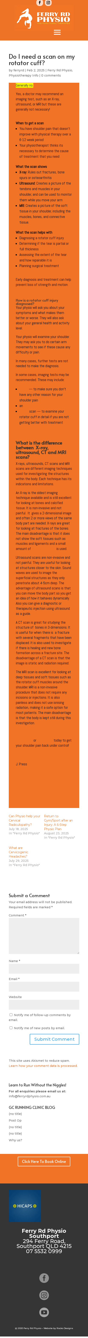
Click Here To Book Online (44, 1161)
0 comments (51, 75)
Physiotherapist (27, 769)
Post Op (15, 1120)
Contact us (25, 740)
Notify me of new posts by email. (39, 1028)
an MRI (23, 411)
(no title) (15, 1114)
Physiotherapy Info (23, 75)
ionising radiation (44, 548)
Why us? (15, 1140)
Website (15, 997)
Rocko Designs (65, 1328)
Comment (17, 915)
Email (14, 979)
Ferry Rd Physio (59, 70)
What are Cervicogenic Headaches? (18, 852)
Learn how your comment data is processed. (43, 1066)
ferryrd (18, 70)
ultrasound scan (35, 405)
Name (14, 961)
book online (45, 740)
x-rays (23, 389)
